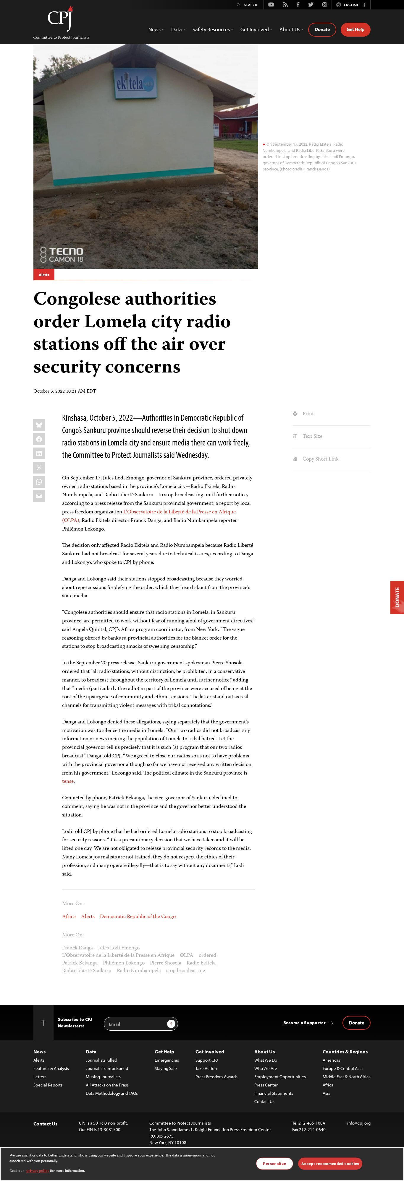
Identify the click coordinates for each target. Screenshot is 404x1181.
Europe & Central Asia (343, 1068)
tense (68, 781)
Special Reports (47, 1085)
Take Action (206, 1068)
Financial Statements (273, 1093)
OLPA (186, 955)
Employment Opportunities (280, 1076)
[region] (202, 1164)
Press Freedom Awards (216, 1076)
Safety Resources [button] (211, 29)
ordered (207, 955)
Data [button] (176, 29)
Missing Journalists (103, 1076)
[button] (364, 4)
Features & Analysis (51, 1068)
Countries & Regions (345, 1051)
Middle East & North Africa (347, 1076)
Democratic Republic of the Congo (138, 916)
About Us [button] (289, 29)
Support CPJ (206, 1060)
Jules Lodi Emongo (119, 948)
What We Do (265, 1060)
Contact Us (264, 1101)
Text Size (311, 436)
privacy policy (37, 1171)
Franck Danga (77, 948)
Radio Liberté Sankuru (86, 971)
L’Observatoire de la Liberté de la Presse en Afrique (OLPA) (149, 516)
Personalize (274, 1163)
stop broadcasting (185, 971)
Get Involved (209, 1051)
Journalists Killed (101, 1060)
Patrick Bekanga (80, 963)
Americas (331, 1060)
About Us (264, 1051)
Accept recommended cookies (330, 1163)
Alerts (44, 274)
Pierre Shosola (165, 963)
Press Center (266, 1085)
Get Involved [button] (254, 29)
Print (307, 414)
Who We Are (265, 1068)
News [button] (154, 29)
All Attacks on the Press (107, 1085)
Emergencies (167, 1060)
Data (91, 1051)
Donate (322, 29)
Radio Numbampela (139, 971)
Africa (69, 916)
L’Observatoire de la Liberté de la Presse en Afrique (118, 955)
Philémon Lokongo (124, 963)
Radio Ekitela (201, 963)
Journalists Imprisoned (107, 1068)
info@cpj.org (359, 1123)
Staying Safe (166, 1068)
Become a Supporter (304, 1022)
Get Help (356, 29)
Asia (326, 1093)
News (39, 1051)
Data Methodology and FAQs (112, 1093)
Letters (39, 1076)
